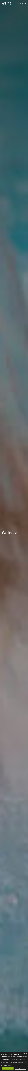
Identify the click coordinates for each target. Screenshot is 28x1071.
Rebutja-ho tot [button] (20, 1068)
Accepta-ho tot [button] (8, 1068)
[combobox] (19, 3)
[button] (14, 1065)
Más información (21, 1064)
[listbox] (24, 1053)
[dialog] (14, 1061)
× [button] (26, 1053)
